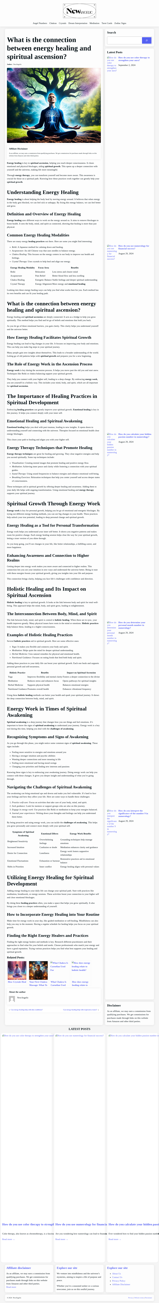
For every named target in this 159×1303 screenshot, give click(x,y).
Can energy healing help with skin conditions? (27, 1010)
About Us (116, 1273)
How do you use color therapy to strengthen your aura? (134, 59)
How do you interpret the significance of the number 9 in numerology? (133, 813)
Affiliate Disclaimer (121, 1284)
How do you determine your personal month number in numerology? (131, 625)
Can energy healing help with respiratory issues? (80, 1010)
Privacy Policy (118, 1281)
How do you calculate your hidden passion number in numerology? (134, 435)
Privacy (130, 1298)
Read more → (8, 1239)
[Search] (146, 40)
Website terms (139, 1298)
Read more (11, 1287)
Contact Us (117, 1277)
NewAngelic (17, 1298)
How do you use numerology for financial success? (133, 247)
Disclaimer (148, 1298)
